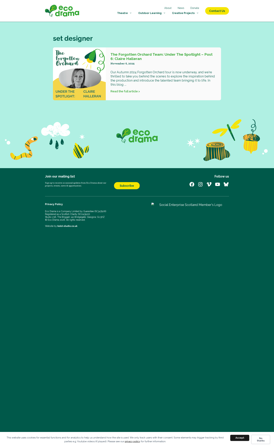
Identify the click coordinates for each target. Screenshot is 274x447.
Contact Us (217, 11)
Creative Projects (183, 13)
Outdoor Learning (150, 13)
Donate (194, 8)
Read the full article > (125, 91)
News (181, 8)
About (168, 8)
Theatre (122, 13)
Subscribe (127, 185)
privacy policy (132, 441)
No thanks (261, 439)
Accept (239, 437)
